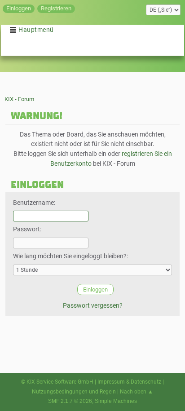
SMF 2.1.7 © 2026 (70, 401)
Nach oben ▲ (136, 392)
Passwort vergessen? (93, 305)
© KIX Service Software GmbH (57, 382)
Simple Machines (116, 401)
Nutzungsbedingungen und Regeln (74, 392)
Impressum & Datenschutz (129, 382)
